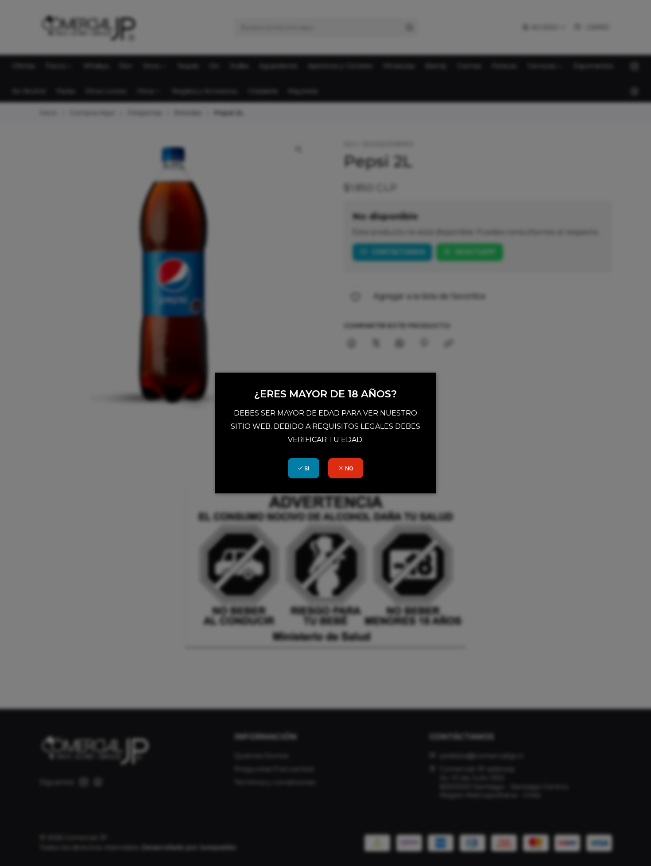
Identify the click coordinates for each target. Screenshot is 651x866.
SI (306, 468)
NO (348, 468)
